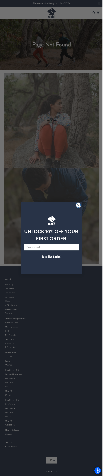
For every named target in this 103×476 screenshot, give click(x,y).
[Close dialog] (77, 205)
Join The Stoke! (50, 256)
